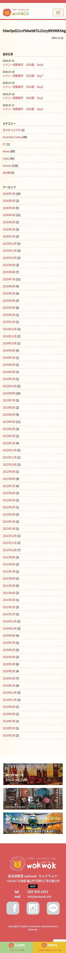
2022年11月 (10, 457)
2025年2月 (9, 314)
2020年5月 (9, 657)
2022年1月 (9, 528)
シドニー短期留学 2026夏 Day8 (23, 64)
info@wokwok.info (39, 896)
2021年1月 (9, 614)
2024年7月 (9, 357)
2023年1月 (9, 443)
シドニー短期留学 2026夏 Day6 (23, 86)
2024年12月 (10, 329)
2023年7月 (9, 400)
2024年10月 (10, 343)
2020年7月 (9, 642)
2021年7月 (9, 571)
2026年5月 (9, 208)
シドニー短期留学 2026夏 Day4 (23, 109)
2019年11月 (10, 699)
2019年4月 (9, 714)
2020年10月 (10, 628)
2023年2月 (9, 436)
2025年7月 (9, 279)
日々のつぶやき (12, 130)
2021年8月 (9, 564)
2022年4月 (9, 507)
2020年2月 (9, 678)
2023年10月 (10, 386)
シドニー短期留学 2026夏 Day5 (23, 98)
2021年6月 (9, 578)
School (7, 165)
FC (4, 144)
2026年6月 (9, 200)
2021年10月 (10, 550)
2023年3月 (9, 429)
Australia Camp (12, 137)
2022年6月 (9, 493)
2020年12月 (10, 621)
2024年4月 (9, 372)
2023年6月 (9, 407)
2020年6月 (9, 650)
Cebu (6, 158)
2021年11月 (10, 542)
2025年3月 (9, 307)
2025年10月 (10, 257)
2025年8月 (9, 272)
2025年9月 (9, 265)
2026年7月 (9, 193)
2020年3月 (9, 671)
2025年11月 (10, 250)
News (6, 151)
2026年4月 (9, 215)
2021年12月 (10, 535)
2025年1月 (9, 321)
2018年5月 (9, 728)
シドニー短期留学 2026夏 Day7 (23, 75)
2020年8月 (9, 635)
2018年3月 (9, 735)
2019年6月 (9, 706)
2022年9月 (9, 471)
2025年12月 (10, 243)
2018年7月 (9, 721)
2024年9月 (9, 350)
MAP (33, 886)
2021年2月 (9, 607)
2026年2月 (9, 229)
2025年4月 (9, 300)
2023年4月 (9, 421)
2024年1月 (9, 379)
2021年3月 (9, 600)
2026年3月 (9, 222)
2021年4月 (9, 593)
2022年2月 (9, 521)
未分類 (6, 172)
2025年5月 (9, 293)
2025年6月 (9, 286)
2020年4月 (9, 664)
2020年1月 (9, 685)
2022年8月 (9, 478)
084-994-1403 (37, 891)
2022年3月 (9, 514)
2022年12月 (10, 450)
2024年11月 (10, 336)
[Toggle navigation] (58, 12)
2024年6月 (9, 364)
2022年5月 (9, 500)
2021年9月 (9, 557)
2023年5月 (9, 414)
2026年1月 (9, 236)
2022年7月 (9, 486)
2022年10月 (10, 464)
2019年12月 (10, 692)
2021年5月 (9, 585)
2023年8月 (9, 393)
